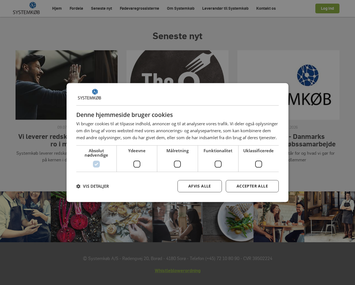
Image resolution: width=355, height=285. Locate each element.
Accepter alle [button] (252, 186)
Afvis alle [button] (199, 186)
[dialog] (177, 142)
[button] (92, 186)
